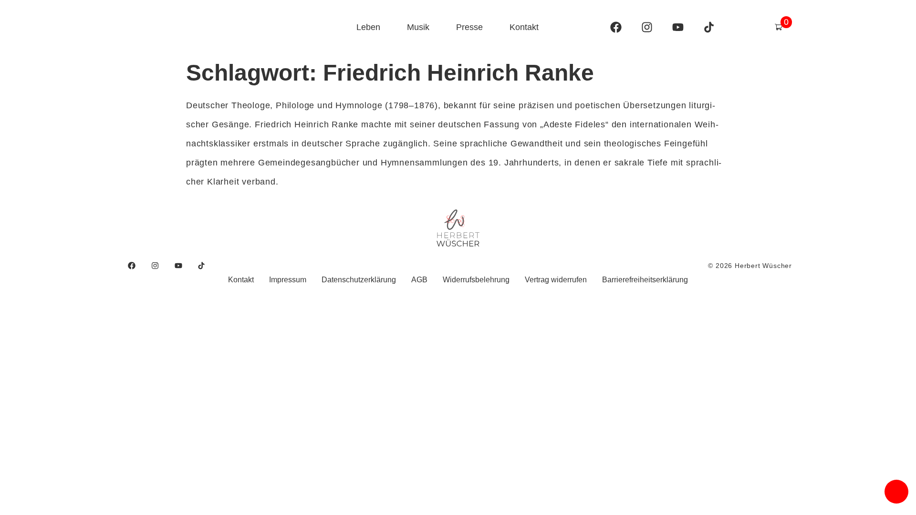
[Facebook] (615, 27)
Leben (368, 27)
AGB (419, 280)
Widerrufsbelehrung (476, 280)
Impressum (287, 280)
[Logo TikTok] (708, 27)
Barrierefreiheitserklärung (645, 280)
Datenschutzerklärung (359, 280)
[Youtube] (677, 27)
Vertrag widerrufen (556, 280)
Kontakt (524, 27)
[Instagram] (646, 27)
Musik (418, 27)
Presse (469, 27)
